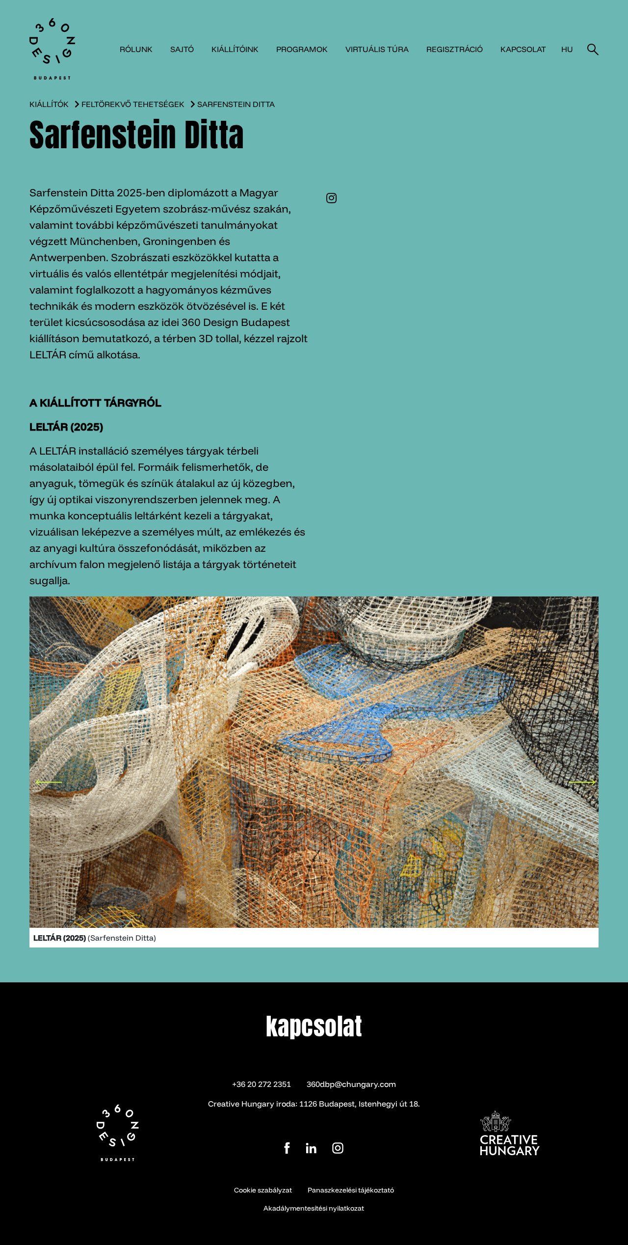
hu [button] (567, 49)
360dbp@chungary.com (351, 1084)
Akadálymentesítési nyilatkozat (313, 1208)
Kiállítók (49, 104)
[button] (49, 777)
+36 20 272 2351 (261, 1084)
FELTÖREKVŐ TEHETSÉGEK (132, 104)
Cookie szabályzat (263, 1190)
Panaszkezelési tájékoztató (351, 1190)
